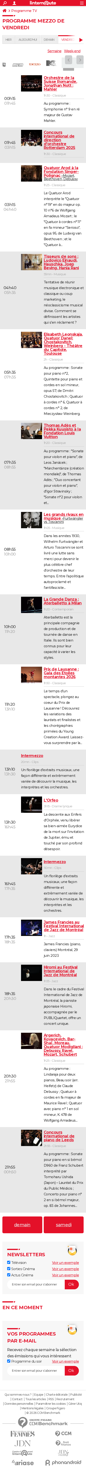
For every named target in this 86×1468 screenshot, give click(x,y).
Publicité (76, 1394)
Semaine (54, 51)
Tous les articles (35, 1399)
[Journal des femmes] (22, 1434)
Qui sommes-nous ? (18, 1394)
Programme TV (24, 11)
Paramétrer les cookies (50, 1403)
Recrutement (65, 1399)
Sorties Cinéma (22, 1269)
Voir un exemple (65, 1263)
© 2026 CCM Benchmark (43, 1413)
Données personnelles (19, 1403)
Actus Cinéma (21, 1275)
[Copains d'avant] (22, 1453)
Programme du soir (26, 1361)
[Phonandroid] (63, 1463)
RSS (51, 1399)
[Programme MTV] (51, 65)
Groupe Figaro (55, 1408)
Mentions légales (32, 1408)
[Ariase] (22, 1462)
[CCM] (63, 1434)
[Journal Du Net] (22, 1443)
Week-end (72, 51)
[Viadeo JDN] (63, 1453)
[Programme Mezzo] (34, 65)
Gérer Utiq (75, 1403)
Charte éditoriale (57, 1394)
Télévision (18, 1263)
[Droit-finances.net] (63, 1443)
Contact (17, 1399)
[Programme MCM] (18, 65)
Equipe (38, 1394)
